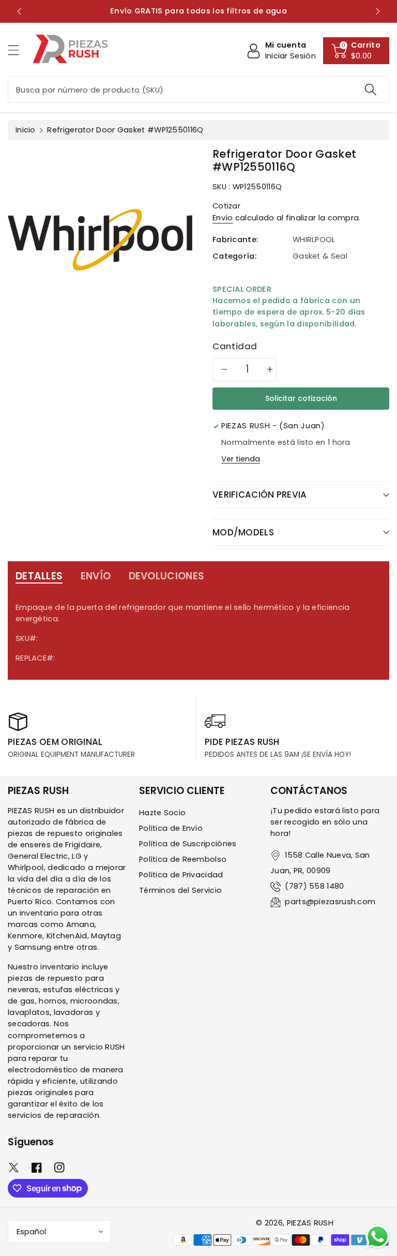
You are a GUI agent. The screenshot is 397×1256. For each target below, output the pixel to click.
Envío (222, 218)
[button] (18, 49)
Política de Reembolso (182, 859)
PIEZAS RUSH (310, 1223)
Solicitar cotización (301, 398)
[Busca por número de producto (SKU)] (371, 89)
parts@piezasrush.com (330, 901)
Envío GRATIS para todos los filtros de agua (167, 11)
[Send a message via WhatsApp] (377, 1236)
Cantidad (234, 346)
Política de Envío (171, 828)
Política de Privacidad (181, 875)
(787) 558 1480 (314, 886)
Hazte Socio (162, 813)
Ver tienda (240, 459)
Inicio (26, 130)
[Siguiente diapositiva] (378, 11)
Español (31, 1232)
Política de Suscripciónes (188, 844)
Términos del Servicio (180, 890)
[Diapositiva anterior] (19, 11)
